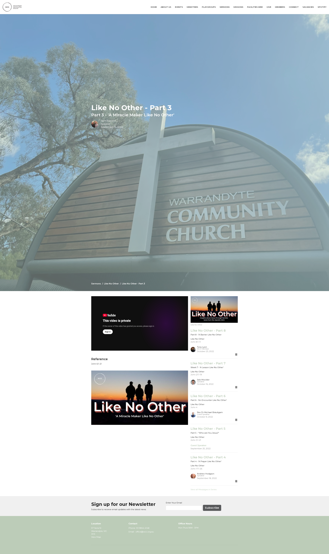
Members (280, 7)
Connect (294, 7)
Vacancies (308, 7)
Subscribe (212, 507)
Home (154, 7)
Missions (238, 7)
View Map (96, 537)
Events (179, 7)
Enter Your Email (174, 502)
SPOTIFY (322, 7)
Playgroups (209, 7)
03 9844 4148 (142, 528)
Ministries (192, 7)
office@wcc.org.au (145, 532)
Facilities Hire (255, 7)
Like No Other (111, 283)
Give (269, 7)
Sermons (225, 7)
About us (166, 7)
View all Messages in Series (204, 489)
